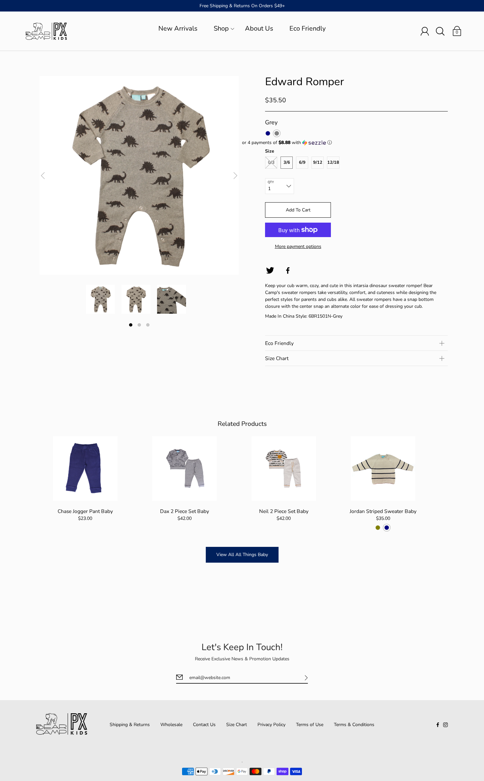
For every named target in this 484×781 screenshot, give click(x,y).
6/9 (302, 162)
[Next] (235, 175)
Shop (221, 28)
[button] (345, 142)
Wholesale (171, 724)
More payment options (298, 246)
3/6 (286, 162)
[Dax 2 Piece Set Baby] (184, 468)
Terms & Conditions (354, 724)
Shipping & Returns (130, 724)
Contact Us (204, 724)
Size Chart (236, 724)
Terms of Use (309, 724)
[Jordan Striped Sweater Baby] (383, 468)
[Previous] (42, 175)
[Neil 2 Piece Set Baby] (284, 468)
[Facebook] (288, 271)
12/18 (333, 162)
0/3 (271, 162)
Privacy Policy (271, 724)
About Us (259, 28)
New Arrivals (178, 28)
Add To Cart (298, 210)
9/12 (317, 162)
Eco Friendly (307, 28)
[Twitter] (270, 271)
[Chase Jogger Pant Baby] (85, 468)
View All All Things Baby (242, 554)
